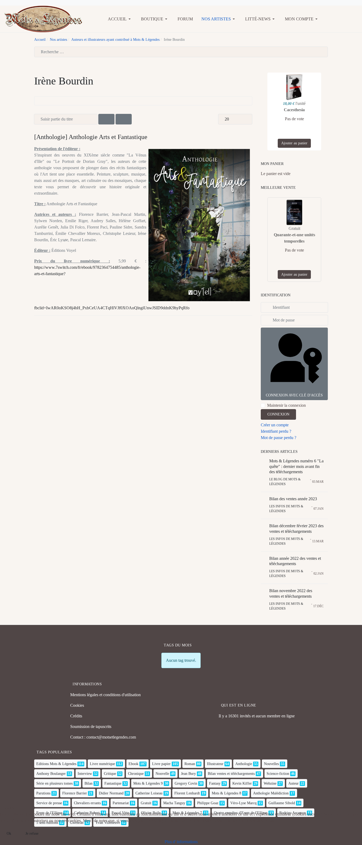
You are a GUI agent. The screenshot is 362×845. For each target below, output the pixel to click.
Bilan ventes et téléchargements (231, 774)
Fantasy (214, 783)
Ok (9, 833)
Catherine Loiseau (148, 793)
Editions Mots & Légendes (56, 764)
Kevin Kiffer (242, 783)
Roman (189, 764)
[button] (120, 19)
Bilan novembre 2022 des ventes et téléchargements (290, 593)
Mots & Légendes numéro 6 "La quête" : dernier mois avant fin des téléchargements (296, 466)
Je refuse (31, 833)
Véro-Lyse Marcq (243, 803)
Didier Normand (111, 793)
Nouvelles (271, 764)
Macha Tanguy (174, 803)
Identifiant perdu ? (276, 431)
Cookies (77, 705)
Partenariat (121, 803)
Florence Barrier (74, 793)
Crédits (76, 716)
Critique (110, 774)
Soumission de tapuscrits (90, 726)
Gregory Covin (186, 783)
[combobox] (181, 52)
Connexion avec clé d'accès (294, 395)
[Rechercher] (106, 119)
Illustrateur (215, 764)
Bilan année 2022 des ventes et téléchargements (295, 561)
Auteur (293, 783)
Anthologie (243, 764)
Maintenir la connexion (286, 405)
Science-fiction (278, 774)
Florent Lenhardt (187, 793)
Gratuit (146, 803)
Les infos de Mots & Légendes (286, 508)
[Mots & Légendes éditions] (43, 18)
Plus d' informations (181, 841)
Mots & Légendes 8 (226, 793)
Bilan (88, 783)
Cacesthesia (294, 110)
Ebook (133, 764)
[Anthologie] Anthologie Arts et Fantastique (90, 136)
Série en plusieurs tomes (54, 783)
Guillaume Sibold (281, 803)
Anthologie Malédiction (271, 793)
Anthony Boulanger (51, 774)
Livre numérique (102, 764)
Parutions (43, 793)
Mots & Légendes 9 (148, 783)
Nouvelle (162, 774)
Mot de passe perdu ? (278, 437)
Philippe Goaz (207, 803)
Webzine (270, 783)
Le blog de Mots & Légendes (285, 481)
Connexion (278, 414)
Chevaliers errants (87, 803)
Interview (85, 774)
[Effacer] (124, 119)
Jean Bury (188, 774)
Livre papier (161, 764)
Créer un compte (275, 425)
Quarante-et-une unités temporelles (294, 238)
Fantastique (112, 783)
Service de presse (49, 803)
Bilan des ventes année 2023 (293, 499)
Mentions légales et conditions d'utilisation (105, 694)
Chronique (136, 774)
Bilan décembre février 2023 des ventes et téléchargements (296, 529)
